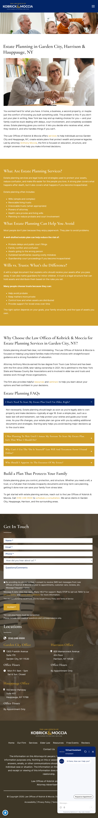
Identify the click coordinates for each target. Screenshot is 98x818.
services (52, 136)
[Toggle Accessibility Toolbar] (5, 813)
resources (39, 382)
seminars (53, 382)
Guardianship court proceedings (24, 258)
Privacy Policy (50, 599)
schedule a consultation (48, 498)
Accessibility (30, 802)
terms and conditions (30, 595)
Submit (11, 607)
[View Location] (4, 651)
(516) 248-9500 (24, 498)
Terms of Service (66, 599)
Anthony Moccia (28, 143)
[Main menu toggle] (93, 6)
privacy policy (10, 595)
